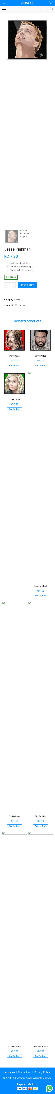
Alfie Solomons (40, 1046)
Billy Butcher (40, 816)
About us (10, 1072)
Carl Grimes (14, 816)
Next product (50, 9)
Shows (17, 299)
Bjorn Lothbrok (40, 586)
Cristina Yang (14, 1046)
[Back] (4, 9)
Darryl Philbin (40, 356)
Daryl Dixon (14, 356)
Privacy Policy (42, 1072)
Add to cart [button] (14, 365)
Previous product (43, 9)
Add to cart (27, 285)
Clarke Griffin (14, 399)
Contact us (24, 1072)
